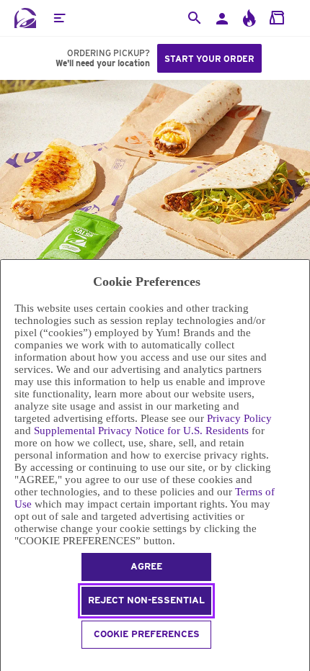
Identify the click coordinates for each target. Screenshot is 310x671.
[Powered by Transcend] (7, 662)
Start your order (209, 58)
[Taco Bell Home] (25, 18)
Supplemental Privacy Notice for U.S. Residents (141, 430)
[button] (59, 18)
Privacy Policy (239, 418)
